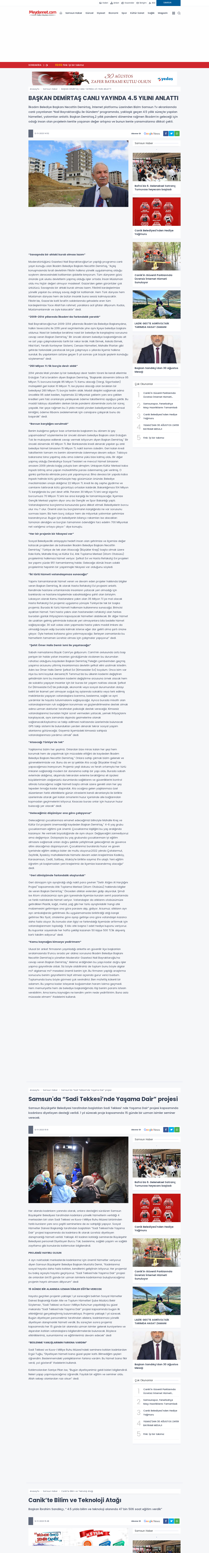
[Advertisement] (104, 40)
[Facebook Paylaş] (165, 133)
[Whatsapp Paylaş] (177, 133)
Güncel (89, 13)
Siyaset (101, 13)
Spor (124, 13)
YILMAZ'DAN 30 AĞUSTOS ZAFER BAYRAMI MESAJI (86, 65)
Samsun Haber (73, 13)
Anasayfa (34, 89)
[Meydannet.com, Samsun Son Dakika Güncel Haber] (42, 13)
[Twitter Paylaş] (171, 133)
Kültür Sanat (137, 13)
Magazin (163, 13)
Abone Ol (136, 133)
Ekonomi (113, 13)
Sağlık (151, 13)
